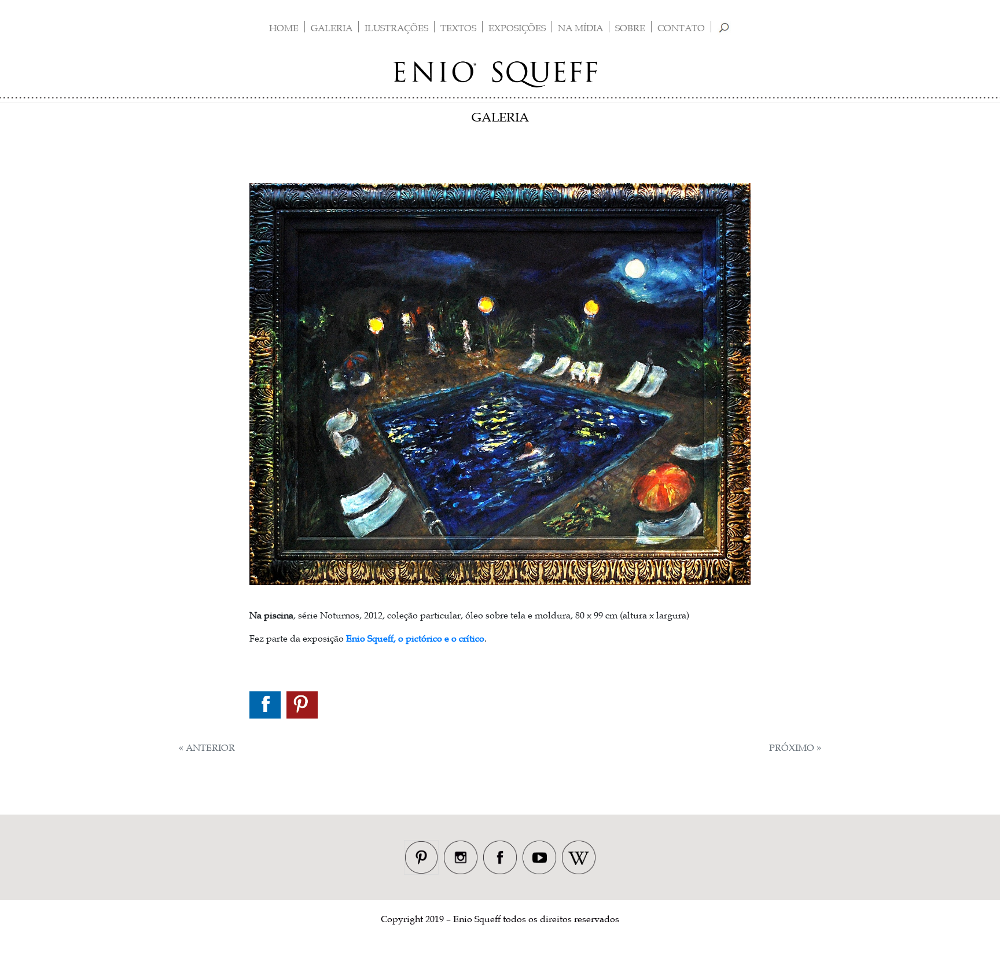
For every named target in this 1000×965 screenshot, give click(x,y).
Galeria (331, 28)
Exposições (517, 28)
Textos (458, 28)
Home (284, 28)
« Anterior (207, 747)
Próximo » (795, 747)
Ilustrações (396, 28)
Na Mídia (580, 28)
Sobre (630, 28)
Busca (724, 28)
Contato (681, 28)
